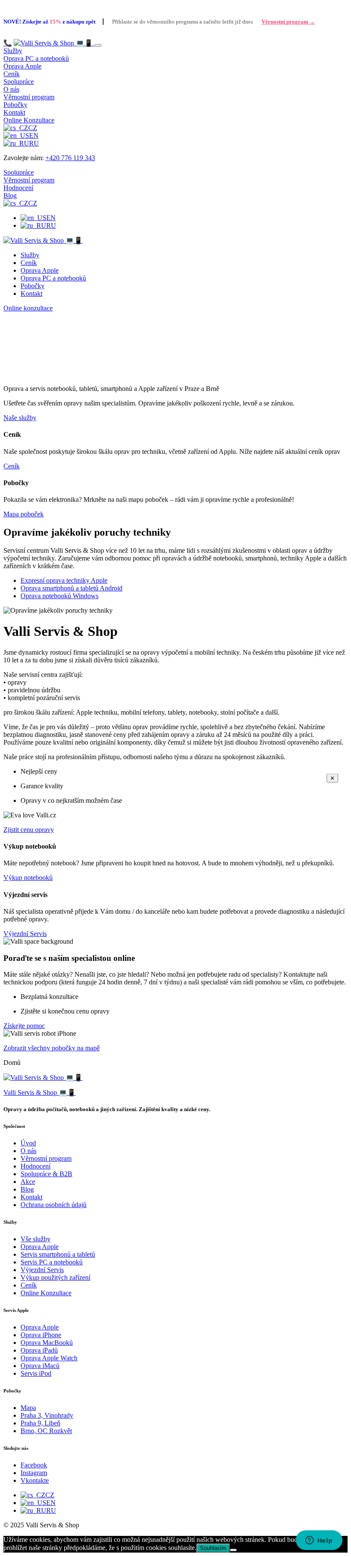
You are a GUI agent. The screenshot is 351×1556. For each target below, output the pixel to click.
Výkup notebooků (28, 877)
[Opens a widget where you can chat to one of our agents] (318, 1541)
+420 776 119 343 (70, 157)
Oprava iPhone (41, 1334)
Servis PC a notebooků (52, 1262)
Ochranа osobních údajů (53, 1204)
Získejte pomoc (24, 1025)
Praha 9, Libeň (40, 1423)
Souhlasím (213, 1548)
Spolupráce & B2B (46, 1173)
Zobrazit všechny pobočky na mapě (51, 1048)
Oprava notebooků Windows (59, 595)
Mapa (28, 1407)
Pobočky (15, 104)
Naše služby (19, 417)
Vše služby (36, 1239)
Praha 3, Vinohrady (47, 1415)
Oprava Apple (22, 66)
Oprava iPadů (39, 1350)
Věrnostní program (28, 97)
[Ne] (233, 1550)
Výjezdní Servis (25, 933)
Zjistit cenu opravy (28, 829)
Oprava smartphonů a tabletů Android (71, 588)
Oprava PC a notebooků (36, 58)
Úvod (28, 1143)
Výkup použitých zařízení (55, 1277)
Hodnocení (18, 187)
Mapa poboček (23, 514)
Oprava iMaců (40, 1365)
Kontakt (14, 112)
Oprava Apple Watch (49, 1358)
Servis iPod (36, 1373)
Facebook (34, 1465)
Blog (10, 195)
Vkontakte (35, 1480)
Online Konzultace (28, 120)
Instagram (34, 1472)
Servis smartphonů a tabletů (58, 1254)
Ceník (11, 74)
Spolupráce (18, 81)
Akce (28, 1181)
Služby (12, 50)
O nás (11, 89)
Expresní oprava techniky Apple (64, 580)
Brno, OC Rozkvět (46, 1430)
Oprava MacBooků (47, 1342)
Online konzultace (28, 308)
